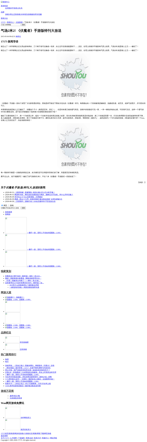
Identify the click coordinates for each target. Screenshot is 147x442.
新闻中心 (10, 22)
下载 (42, 433)
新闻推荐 (8, 212)
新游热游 (4, 6)
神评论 (18, 36)
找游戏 (20, 433)
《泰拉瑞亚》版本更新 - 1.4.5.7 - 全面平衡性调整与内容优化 (28, 368)
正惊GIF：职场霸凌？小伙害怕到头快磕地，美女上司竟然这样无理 (30, 372)
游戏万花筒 (7, 391)
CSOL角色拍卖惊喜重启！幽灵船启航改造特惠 (23, 386)
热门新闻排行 (8, 354)
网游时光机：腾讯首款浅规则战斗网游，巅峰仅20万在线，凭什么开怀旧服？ (44, 195)
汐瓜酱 (39, 14)
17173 (3, 22)
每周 (7, 359)
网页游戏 (47, 433)
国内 (10, 8)
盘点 (17, 8)
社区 (31, 433)
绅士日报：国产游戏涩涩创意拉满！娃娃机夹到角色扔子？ (27, 370)
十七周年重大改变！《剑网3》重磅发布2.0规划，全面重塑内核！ (30, 379)
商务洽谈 (29, 438)
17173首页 (5, 433)
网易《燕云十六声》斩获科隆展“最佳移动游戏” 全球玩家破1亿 (38, 199)
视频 (34, 433)
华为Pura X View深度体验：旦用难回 (29, 197)
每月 (7, 361)
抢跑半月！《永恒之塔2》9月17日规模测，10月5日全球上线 (28, 383)
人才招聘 (13, 438)
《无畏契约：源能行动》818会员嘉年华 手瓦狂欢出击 (35, 201)
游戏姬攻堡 (32, 14)
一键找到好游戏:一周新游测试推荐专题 (24, 287)
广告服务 (21, 438)
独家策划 (6, 271)
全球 (7, 8)
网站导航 (53, 438)
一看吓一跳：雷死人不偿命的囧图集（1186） (22, 381)
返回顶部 (4, 436)
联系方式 (37, 438)
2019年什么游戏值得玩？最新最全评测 (24, 285)
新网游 (7, 214)
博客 (38, 433)
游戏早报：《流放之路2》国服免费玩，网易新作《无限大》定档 (29, 365)
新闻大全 (4, 18)
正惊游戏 (16, 14)
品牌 (2, 12)
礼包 (20, 8)
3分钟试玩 (24, 14)
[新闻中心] (5, 2)
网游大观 (6, 292)
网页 (5, 205)
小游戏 (26, 433)
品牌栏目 (6, 332)
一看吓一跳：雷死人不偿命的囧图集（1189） (22, 374)
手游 (13, 8)
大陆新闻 (19, 22)
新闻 (12, 205)
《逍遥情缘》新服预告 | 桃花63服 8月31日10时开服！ (35, 192)
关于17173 (5, 438)
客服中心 (45, 438)
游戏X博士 (9, 14)
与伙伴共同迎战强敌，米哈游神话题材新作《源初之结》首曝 (28, 377)
